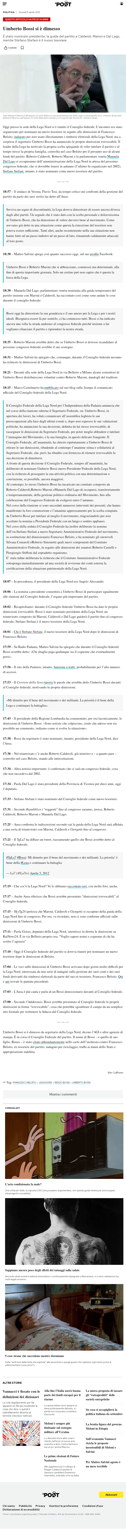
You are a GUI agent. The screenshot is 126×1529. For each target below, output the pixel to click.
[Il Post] (62, 4)
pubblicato (51, 387)
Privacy (40, 1506)
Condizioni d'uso (92, 1506)
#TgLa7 (11, 857)
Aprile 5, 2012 (39, 873)
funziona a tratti (64, 667)
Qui (120, 976)
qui (7, 981)
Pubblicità (25, 1506)
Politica (8, 12)
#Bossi (21, 857)
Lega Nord (45, 1082)
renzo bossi (62, 1082)
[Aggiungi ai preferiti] (22, 47)
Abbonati (111, 1494)
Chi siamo (9, 1506)
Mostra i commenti (63, 1094)
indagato (20, 136)
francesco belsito (24, 1082)
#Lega (25, 862)
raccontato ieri (77, 886)
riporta (48, 682)
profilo (94, 254)
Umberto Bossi (81, 1082)
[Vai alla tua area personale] (121, 3)
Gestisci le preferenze (63, 1506)
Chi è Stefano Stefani (28, 631)
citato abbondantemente (49, 1042)
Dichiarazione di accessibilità (21, 1509)
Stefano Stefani (13, 171)
